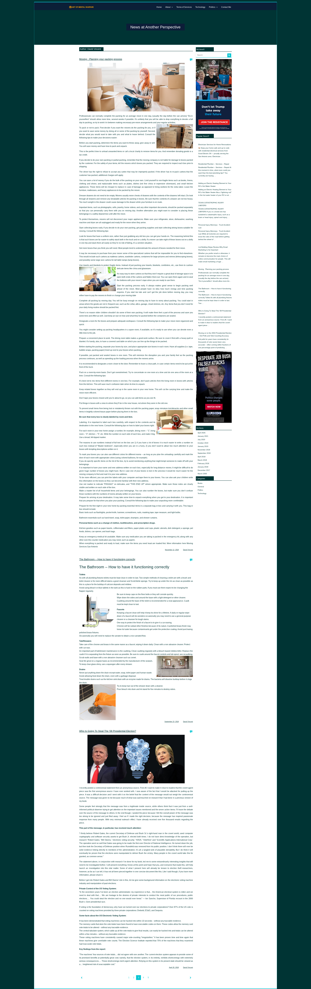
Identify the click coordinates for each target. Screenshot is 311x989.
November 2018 (204, 450)
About (167, 7)
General (201, 487)
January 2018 (203, 467)
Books (200, 483)
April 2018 (201, 457)
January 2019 (203, 446)
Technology (200, 7)
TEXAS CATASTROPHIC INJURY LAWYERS (211, 204)
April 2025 (201, 433)
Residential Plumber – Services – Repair (213, 164)
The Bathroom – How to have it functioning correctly (107, 559)
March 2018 (202, 460)
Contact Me (226, 7)
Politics (212, 7)
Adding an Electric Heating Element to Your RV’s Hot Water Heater (214, 184)
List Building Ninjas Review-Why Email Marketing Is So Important (213, 248)
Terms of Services (184, 7)
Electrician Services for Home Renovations (214, 144)
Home (159, 7)
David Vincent (188, 550)
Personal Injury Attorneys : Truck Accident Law (214, 226)
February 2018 (203, 463)
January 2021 (203, 436)
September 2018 (204, 453)
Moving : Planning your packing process (100, 59)
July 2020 (201, 439)
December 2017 (204, 470)
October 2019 (203, 443)
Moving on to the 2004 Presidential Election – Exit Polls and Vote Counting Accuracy (215, 334)
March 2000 (202, 474)
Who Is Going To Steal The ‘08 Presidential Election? (107, 731)
